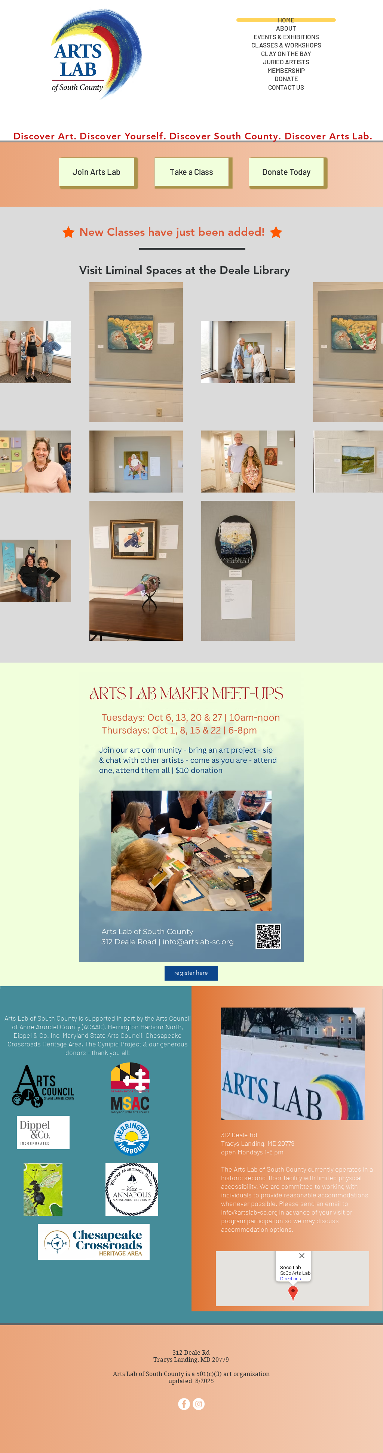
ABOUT (286, 28)
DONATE (286, 78)
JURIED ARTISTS (286, 62)
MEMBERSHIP (286, 70)
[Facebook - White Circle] (184, 1404)
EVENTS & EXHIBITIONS (286, 36)
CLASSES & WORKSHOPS (286, 45)
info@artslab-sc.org (249, 1212)
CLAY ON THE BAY (286, 53)
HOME (286, 20)
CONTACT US (286, 87)
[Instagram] (199, 1404)
